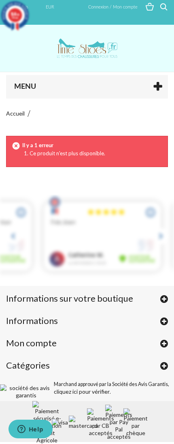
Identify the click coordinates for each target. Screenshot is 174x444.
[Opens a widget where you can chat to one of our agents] (30, 430)
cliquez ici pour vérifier (82, 391)
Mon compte (31, 342)
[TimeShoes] (87, 48)
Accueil (15, 113)
